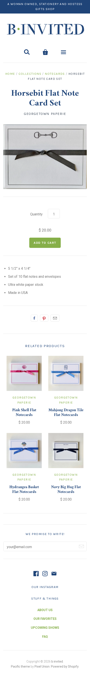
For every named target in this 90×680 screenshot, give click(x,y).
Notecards (55, 74)
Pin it (44, 318)
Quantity (36, 214)
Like (34, 318)
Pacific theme (20, 666)
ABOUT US (45, 610)
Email (54, 318)
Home (10, 74)
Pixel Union (42, 666)
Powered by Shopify (64, 666)
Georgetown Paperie (45, 114)
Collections (30, 74)
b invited (57, 661)
